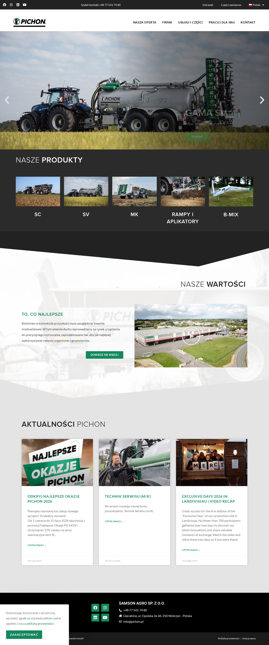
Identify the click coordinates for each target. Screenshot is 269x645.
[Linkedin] (17, 4)
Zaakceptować (24, 634)
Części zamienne (231, 5)
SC (37, 214)
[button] (7, 100)
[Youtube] (24, 4)
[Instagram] (11, 4)
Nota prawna (249, 638)
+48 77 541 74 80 (110, 5)
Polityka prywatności (228, 638)
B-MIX (231, 215)
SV (86, 214)
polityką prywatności (40, 623)
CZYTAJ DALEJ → (37, 545)
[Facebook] (4, 4)
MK (134, 214)
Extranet (208, 5)
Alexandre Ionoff (74, 638)
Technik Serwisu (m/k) (128, 496)
